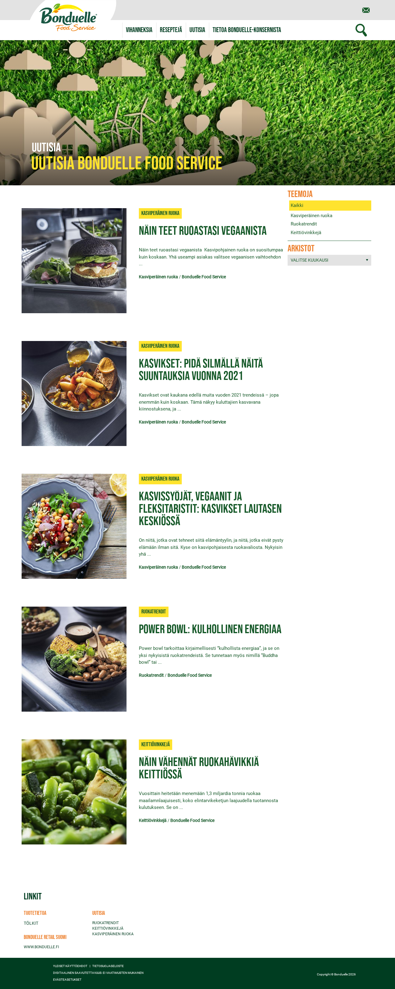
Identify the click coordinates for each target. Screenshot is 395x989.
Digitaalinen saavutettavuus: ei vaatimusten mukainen (98, 972)
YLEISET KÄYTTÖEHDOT (70, 966)
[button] (247, 30)
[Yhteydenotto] (366, 10)
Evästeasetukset (67, 979)
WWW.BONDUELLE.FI (41, 947)
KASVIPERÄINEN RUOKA (113, 934)
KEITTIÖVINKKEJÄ (107, 928)
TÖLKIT (31, 923)
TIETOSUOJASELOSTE (108, 966)
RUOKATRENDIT (105, 923)
